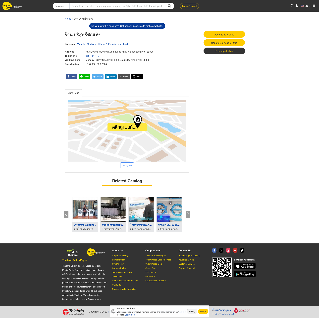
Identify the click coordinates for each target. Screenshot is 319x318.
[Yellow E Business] (214, 250)
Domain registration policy (124, 289)
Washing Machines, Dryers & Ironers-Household (102, 44)
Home (68, 18)
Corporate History (120, 255)
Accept (203, 311)
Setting (192, 311)
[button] (71, 76)
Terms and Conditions (122, 272)
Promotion (150, 276)
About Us (117, 250)
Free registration (224, 51)
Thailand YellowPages (74, 260)
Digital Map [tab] (73, 92)
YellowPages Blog (153, 263)
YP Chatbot (150, 272)
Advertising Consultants (189, 255)
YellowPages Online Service (158, 259)
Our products (152, 250)
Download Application (244, 259)
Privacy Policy (118, 259)
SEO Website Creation (155, 280)
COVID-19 (116, 284)
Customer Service (187, 263)
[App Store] (245, 266)
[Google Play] (245, 274)
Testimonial (117, 276)
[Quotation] (292, 6)
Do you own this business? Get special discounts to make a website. (127, 26)
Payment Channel (187, 268)
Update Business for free (224, 42)
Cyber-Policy (118, 263)
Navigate (127, 165)
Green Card (150, 268)
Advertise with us (186, 259)
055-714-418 (92, 55)
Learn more (130, 314)
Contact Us (185, 250)
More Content (189, 6)
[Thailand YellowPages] (221, 250)
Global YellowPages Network (125, 280)
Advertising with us (224, 34)
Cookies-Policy (119, 268)
